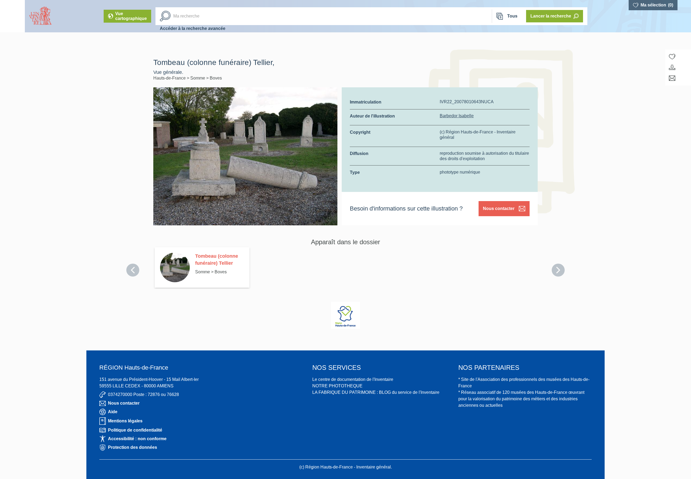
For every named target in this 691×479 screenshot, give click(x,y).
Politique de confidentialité (135, 430)
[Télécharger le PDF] (672, 67)
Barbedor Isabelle (457, 115)
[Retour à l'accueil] (12, 16)
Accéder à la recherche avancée (192, 28)
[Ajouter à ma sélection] (672, 56)
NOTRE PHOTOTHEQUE (337, 386)
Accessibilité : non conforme (137, 438)
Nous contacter (498, 208)
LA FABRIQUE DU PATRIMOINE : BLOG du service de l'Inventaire (375, 392)
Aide (112, 411)
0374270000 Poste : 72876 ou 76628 (143, 394)
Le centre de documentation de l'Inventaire (352, 379)
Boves (216, 78)
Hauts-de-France (170, 78)
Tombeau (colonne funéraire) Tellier (216, 259)
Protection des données (132, 447)
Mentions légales (125, 421)
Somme (198, 78)
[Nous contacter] (672, 78)
